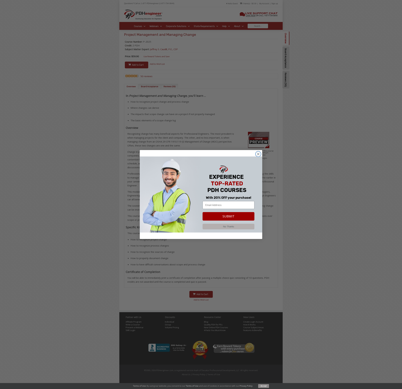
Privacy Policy (246, 385)
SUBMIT (228, 216)
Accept (264, 386)
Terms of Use (192, 385)
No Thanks (228, 226)
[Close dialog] (258, 154)
